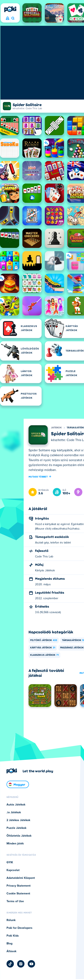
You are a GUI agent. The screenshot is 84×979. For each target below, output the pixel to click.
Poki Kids (13, 935)
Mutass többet (38, 476)
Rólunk (11, 920)
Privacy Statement (19, 885)
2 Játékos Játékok (18, 820)
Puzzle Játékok (16, 828)
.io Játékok (14, 812)
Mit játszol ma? (12, 18)
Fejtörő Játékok (43, 640)
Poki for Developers (19, 928)
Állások (11, 951)
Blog (9, 943)
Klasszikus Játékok (44, 655)
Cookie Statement (18, 893)
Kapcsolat (13, 870)
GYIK (10, 862)
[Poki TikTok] (10, 964)
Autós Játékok (16, 804)
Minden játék (15, 843)
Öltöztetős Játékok (19, 835)
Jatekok (56, 428)
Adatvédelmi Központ (21, 878)
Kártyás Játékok (42, 648)
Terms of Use (15, 901)
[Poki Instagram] (20, 964)
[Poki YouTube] (31, 964)
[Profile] (7, 18)
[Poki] (10, 9)
